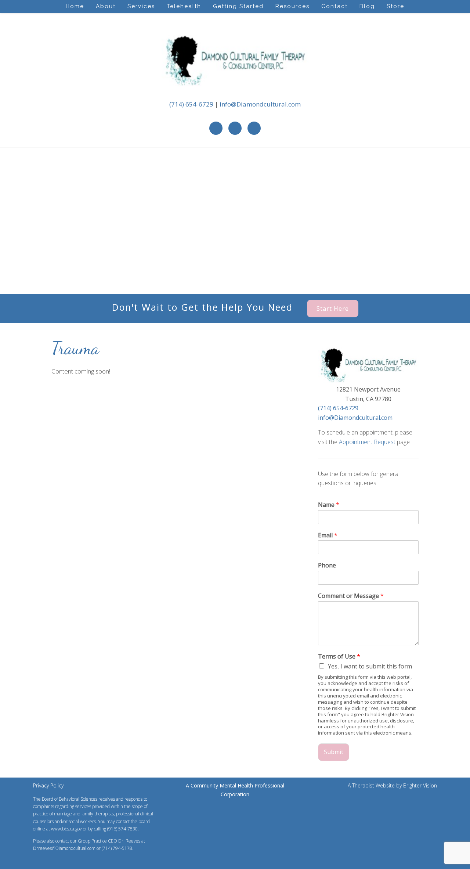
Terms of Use (339, 656)
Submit (333, 752)
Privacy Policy (48, 785)
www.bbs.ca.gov (66, 829)
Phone (327, 565)
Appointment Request (367, 442)
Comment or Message (351, 596)
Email (327, 535)
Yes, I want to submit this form (370, 666)
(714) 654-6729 (191, 104)
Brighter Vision (420, 785)
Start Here (333, 308)
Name (328, 505)
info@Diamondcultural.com (260, 104)
